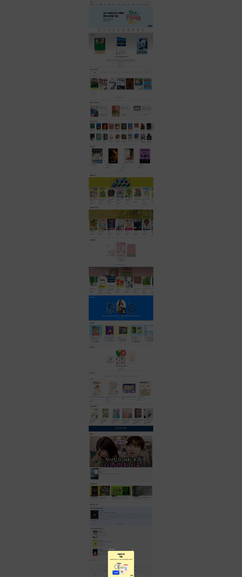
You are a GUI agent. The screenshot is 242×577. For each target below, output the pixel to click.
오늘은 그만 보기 (112, 549)
